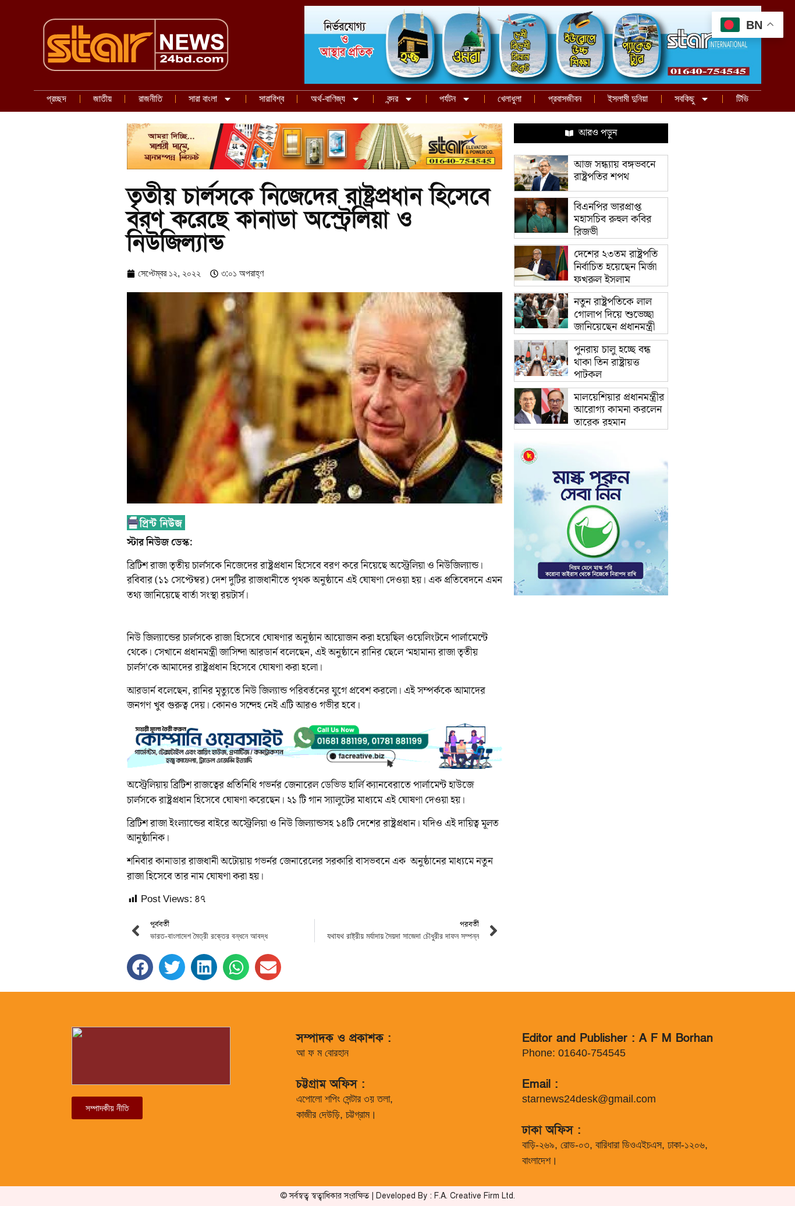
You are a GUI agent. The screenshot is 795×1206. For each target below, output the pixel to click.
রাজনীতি (150, 99)
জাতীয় (102, 99)
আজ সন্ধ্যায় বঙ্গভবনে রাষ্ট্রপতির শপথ (614, 171)
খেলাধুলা (509, 99)
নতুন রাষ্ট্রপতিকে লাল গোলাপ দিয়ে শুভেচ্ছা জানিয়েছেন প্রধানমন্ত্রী (614, 314)
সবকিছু (684, 99)
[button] (140, 967)
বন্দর (392, 99)
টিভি (742, 99)
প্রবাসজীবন (564, 99)
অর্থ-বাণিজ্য (328, 99)
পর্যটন (447, 99)
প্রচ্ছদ (56, 99)
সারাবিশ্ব (271, 99)
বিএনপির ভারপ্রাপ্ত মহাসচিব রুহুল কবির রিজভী (612, 219)
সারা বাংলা (203, 99)
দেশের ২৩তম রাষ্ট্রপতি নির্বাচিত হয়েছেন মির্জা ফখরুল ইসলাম (616, 267)
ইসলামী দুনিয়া (628, 99)
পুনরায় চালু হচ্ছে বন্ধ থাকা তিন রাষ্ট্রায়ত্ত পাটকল (612, 362)
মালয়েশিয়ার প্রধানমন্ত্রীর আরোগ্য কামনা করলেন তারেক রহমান (619, 410)
